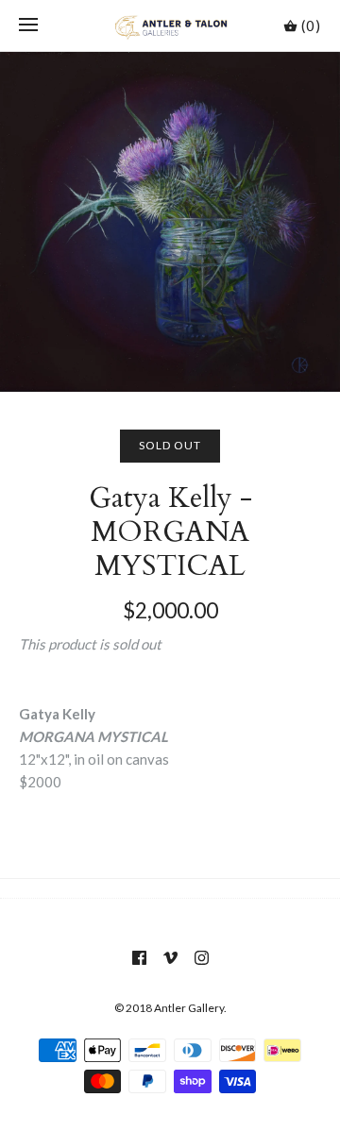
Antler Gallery (189, 1008)
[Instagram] (202, 958)
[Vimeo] (170, 958)
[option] (170, 222)
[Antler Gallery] (170, 25)
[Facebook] (139, 958)
